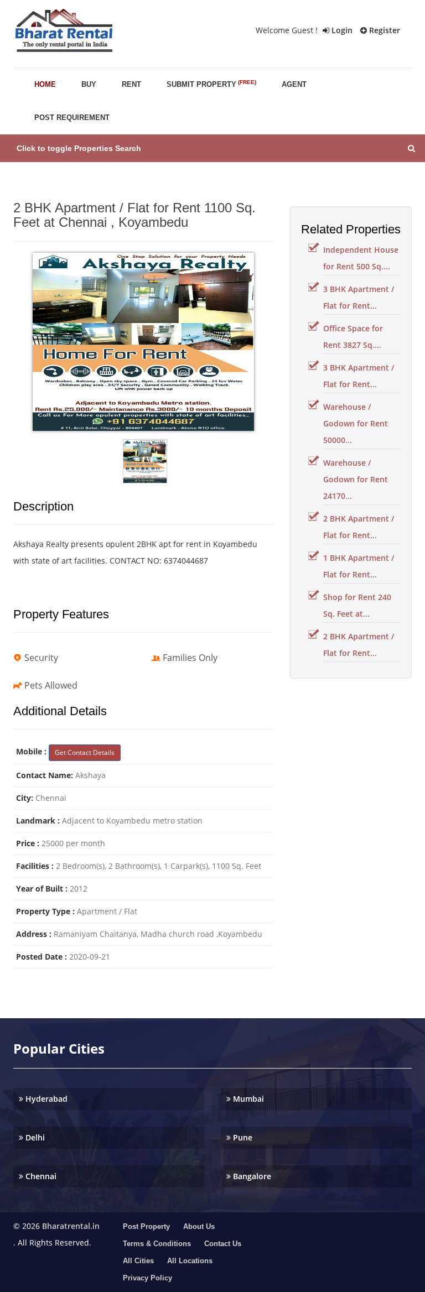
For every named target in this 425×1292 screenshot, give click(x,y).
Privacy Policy (147, 1278)
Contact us (222, 1243)
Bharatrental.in (71, 1226)
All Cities (138, 1261)
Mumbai (247, 1098)
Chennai (39, 1176)
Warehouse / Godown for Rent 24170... (355, 479)
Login (341, 30)
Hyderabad (45, 1098)
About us (199, 1226)
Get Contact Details (85, 752)
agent (294, 84)
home (45, 84)
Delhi (34, 1137)
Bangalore (251, 1176)
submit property (211, 83)
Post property (146, 1226)
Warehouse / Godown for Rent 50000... (355, 423)
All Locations (189, 1261)
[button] (212, 148)
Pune (241, 1137)
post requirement (72, 117)
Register (383, 30)
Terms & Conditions (157, 1243)
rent (131, 84)
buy (88, 84)
